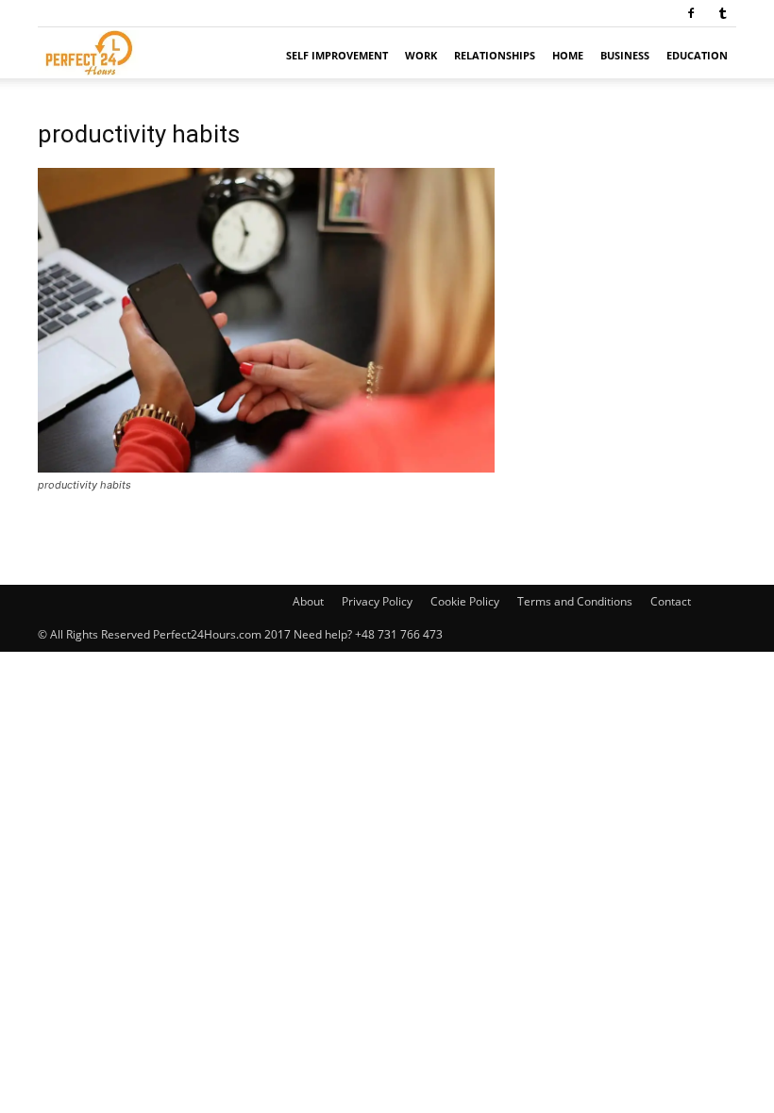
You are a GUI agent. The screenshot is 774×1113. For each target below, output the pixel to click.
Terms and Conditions (574, 601)
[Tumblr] (722, 13)
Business (624, 55)
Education (697, 55)
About (308, 601)
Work (421, 55)
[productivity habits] (266, 467)
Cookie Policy (464, 601)
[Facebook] (691, 13)
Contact (670, 601)
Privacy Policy (377, 601)
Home (567, 55)
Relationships (494, 55)
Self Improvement (337, 55)
